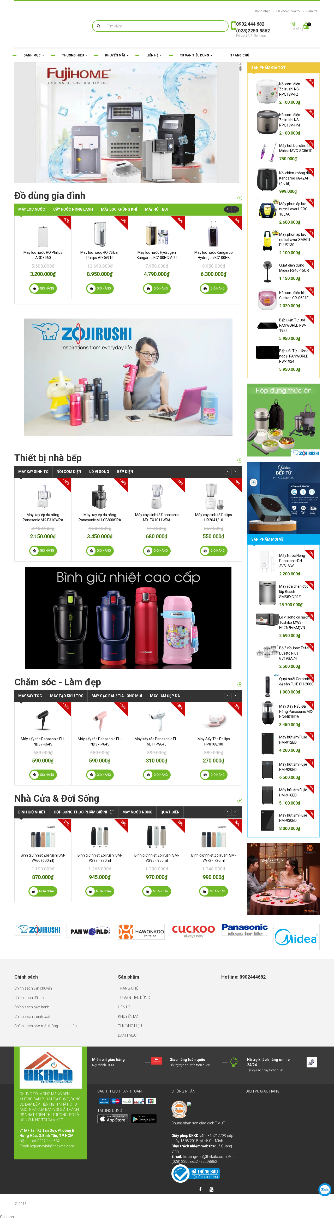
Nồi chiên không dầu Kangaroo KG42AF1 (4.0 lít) (295, 178)
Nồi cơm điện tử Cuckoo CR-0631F (293, 295)
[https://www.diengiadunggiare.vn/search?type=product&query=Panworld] (90, 931)
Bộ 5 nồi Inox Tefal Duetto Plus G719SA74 (294, 653)
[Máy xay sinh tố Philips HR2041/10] (213, 496)
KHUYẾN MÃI (128, 1016)
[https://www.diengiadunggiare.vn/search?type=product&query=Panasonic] (245, 930)
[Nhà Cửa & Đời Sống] (239, 801)
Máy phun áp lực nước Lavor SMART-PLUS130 (295, 239)
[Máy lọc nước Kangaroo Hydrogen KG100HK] (213, 234)
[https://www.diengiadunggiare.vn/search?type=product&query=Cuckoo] (193, 931)
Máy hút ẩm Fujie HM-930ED (293, 818)
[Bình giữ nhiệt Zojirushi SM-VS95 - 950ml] (157, 837)
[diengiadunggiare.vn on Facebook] (200, 1190)
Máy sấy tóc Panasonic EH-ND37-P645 (100, 741)
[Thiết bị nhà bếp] (239, 460)
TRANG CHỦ (128, 988)
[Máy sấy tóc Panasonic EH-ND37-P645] (100, 721)
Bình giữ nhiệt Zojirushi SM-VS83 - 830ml (99, 858)
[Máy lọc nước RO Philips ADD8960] (43, 234)
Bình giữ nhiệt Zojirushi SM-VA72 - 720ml (213, 858)
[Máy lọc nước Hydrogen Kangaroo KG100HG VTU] (157, 234)
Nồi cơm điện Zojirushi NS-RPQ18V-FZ (289, 89)
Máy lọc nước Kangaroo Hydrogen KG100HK (213, 255)
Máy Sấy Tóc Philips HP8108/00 (214, 741)
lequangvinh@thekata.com (52, 1146)
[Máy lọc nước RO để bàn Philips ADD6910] (100, 234)
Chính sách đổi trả (29, 998)
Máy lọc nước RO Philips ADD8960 (42, 255)
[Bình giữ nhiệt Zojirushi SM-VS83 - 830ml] (100, 837)
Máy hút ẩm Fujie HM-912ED (293, 739)
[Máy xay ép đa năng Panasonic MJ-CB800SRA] (100, 496)
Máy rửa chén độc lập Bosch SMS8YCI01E (293, 591)
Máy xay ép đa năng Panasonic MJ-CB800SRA (100, 517)
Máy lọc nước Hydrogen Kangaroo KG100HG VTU (157, 255)
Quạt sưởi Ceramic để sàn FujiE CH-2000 (296, 681)
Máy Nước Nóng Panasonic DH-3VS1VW (292, 560)
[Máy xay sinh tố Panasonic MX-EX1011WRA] (157, 496)
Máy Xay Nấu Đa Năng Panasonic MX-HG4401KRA (296, 711)
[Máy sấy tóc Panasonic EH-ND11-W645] (157, 721)
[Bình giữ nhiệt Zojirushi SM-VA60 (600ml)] (43, 837)
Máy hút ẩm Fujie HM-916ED (293, 792)
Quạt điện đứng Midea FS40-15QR (294, 268)
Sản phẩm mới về (267, 539)
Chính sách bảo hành (31, 1007)
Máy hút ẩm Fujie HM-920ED (293, 767)
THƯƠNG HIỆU (130, 1026)
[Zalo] (324, 1189)
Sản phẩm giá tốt (268, 68)
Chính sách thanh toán (32, 1016)
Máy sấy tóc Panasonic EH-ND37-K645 (43, 741)
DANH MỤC (127, 1035)
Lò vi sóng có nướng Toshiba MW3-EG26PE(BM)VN (295, 622)
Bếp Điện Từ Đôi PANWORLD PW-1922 (292, 325)
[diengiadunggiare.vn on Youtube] (211, 1190)
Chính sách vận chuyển (33, 988)
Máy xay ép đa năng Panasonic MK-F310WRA (43, 517)
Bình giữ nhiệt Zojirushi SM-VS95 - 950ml (156, 858)
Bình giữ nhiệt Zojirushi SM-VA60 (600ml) (43, 858)
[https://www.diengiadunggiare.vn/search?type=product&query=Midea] (296, 937)
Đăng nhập (262, 11)
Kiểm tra (312, 11)
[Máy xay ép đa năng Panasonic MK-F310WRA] (43, 496)
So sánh (7, 1217)
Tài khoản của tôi (288, 11)
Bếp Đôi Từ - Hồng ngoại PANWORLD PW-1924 (293, 356)
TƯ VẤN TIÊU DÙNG (134, 998)
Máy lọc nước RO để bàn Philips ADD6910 (100, 255)
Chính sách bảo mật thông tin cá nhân (45, 1026)
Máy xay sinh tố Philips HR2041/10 (213, 517)
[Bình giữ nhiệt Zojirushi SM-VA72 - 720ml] (213, 837)
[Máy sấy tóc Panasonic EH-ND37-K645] (43, 721)
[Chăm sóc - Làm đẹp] (239, 684)
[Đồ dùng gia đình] (239, 198)
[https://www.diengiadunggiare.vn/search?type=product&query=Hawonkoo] (141, 932)
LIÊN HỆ (124, 1007)
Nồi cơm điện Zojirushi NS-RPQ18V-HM (289, 120)
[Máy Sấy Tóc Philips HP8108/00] (213, 721)
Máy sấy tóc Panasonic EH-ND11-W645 (157, 741)
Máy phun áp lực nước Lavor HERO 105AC (293, 209)
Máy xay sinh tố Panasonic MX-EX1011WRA (156, 517)
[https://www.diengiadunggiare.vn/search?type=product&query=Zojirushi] (38, 930)
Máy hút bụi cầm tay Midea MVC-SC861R (296, 148)
